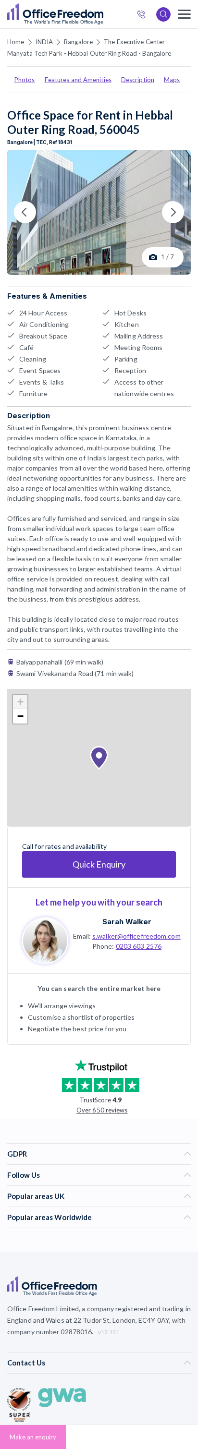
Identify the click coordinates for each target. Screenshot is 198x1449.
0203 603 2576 (138, 946)
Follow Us (23, 1175)
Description (137, 80)
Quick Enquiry (99, 864)
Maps (172, 80)
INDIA (44, 42)
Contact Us (26, 1362)
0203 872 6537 (144, 16)
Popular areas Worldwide (49, 1217)
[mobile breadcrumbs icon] (184, 14)
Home (15, 42)
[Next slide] (173, 212)
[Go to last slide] (25, 212)
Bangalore (78, 42)
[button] (99, 758)
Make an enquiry (33, 1437)
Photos (24, 80)
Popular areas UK (35, 1196)
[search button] (102, 14)
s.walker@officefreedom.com (136, 936)
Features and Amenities (78, 80)
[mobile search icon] (163, 14)
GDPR (17, 1153)
